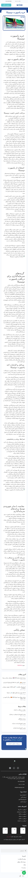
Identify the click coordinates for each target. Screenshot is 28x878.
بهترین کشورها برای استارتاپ (19, 728)
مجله (24, 864)
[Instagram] (18, 768)
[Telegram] (10, 768)
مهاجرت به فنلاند (22, 816)
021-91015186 (8, 1)
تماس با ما (23, 870)
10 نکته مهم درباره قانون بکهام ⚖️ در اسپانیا (16, 692)
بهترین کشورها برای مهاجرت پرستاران (17, 714)
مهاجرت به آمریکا (22, 809)
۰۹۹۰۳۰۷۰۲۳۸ (17, 1)
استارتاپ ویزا (23, 795)
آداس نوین (9, 836)
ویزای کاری (23, 797)
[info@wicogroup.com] (26, 787)
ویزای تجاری (23, 801)
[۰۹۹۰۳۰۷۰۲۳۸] (21, 1)
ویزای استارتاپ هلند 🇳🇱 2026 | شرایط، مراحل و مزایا (14, 678)
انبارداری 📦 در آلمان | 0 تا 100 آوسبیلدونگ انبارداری (14, 682)
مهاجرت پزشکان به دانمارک (19, 709)
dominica (20, 665)
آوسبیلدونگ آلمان (22, 799)
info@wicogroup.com (20, 787)
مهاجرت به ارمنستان (21, 811)
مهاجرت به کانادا (22, 814)
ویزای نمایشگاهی (21, 718)
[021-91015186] (12, 1)
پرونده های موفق (21, 861)
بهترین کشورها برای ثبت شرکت (18, 723)
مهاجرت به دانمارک (22, 820)
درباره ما (24, 867)
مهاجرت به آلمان (22, 818)
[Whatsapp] (14, 768)
